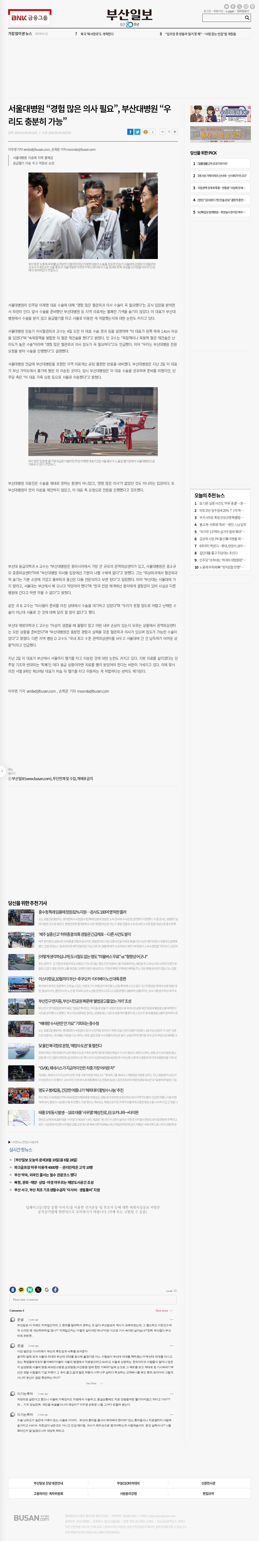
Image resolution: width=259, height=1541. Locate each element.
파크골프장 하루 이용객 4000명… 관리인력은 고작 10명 (53, 1167)
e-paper (230, 11)
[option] (154, 33)
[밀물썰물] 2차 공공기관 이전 (212, 163)
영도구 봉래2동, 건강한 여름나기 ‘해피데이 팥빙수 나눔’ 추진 (80, 1090)
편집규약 (208, 1493)
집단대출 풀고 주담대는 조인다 (219, 552)
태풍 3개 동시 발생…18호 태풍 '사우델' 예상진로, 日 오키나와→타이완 (88, 1112)
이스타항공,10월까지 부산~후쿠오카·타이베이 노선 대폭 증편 (82, 979)
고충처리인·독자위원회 (48, 1493)
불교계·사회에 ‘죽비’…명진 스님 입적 (223, 524)
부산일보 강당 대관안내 (48, 1483)
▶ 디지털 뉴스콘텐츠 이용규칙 (23, 1142)
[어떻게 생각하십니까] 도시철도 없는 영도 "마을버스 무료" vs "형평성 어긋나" (93, 956)
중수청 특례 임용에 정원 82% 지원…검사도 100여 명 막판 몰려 (82, 912)
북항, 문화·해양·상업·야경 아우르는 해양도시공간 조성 (54, 1182)
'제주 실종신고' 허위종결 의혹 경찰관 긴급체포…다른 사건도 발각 (84, 934)
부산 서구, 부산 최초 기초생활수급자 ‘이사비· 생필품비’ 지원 (57, 1189)
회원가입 (218, 11)
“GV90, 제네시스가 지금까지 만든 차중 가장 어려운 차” (76, 1068)
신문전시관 (208, 1483)
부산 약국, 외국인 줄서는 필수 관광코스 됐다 (45, 1174)
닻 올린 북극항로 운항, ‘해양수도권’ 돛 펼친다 (70, 1046)
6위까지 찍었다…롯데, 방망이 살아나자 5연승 (228, 545)
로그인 (207, 11)
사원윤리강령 (128, 1493)
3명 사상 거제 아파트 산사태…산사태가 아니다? (221, 176)
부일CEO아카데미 (128, 1483)
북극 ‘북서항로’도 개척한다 (97, 33)
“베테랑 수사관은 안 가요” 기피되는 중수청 (68, 1023)
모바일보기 (243, 11)
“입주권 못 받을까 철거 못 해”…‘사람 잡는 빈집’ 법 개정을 (200, 33)
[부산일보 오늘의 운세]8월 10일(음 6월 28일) (45, 1159)
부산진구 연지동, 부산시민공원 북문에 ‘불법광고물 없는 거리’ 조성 (84, 1001)
